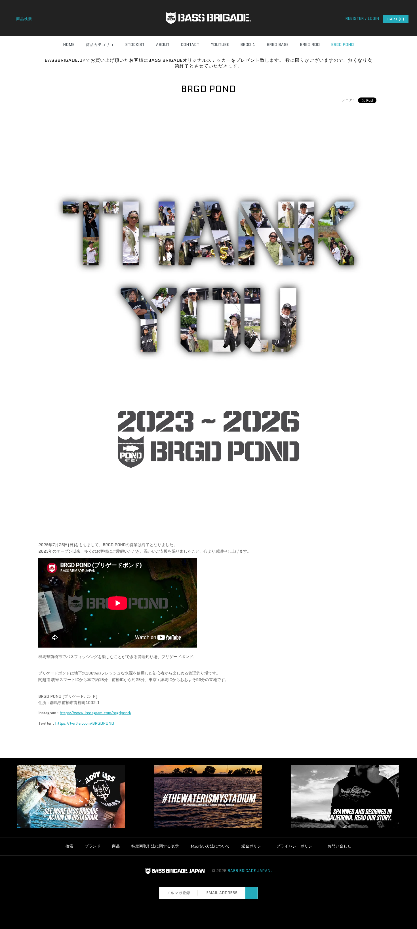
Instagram (210, 906)
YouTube (220, 44)
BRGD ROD (310, 44)
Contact (190, 44)
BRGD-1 (248, 44)
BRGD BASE (278, 44)
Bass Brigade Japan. (250, 870)
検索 (69, 846)
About (163, 44)
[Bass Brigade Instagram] (71, 827)
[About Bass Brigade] (345, 827)
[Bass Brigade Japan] (208, 3)
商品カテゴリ (100, 44)
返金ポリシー (253, 846)
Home (69, 44)
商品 (116, 846)
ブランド (93, 846)
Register (355, 18)
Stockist (135, 44)
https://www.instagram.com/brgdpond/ (95, 713)
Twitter (203, 906)
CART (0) (395, 18)
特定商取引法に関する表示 (155, 846)
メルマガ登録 (178, 893)
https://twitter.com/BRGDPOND (84, 723)
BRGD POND (342, 44)
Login (373, 18)
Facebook (196, 906)
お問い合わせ (339, 846)
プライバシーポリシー (296, 846)
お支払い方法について (210, 846)
